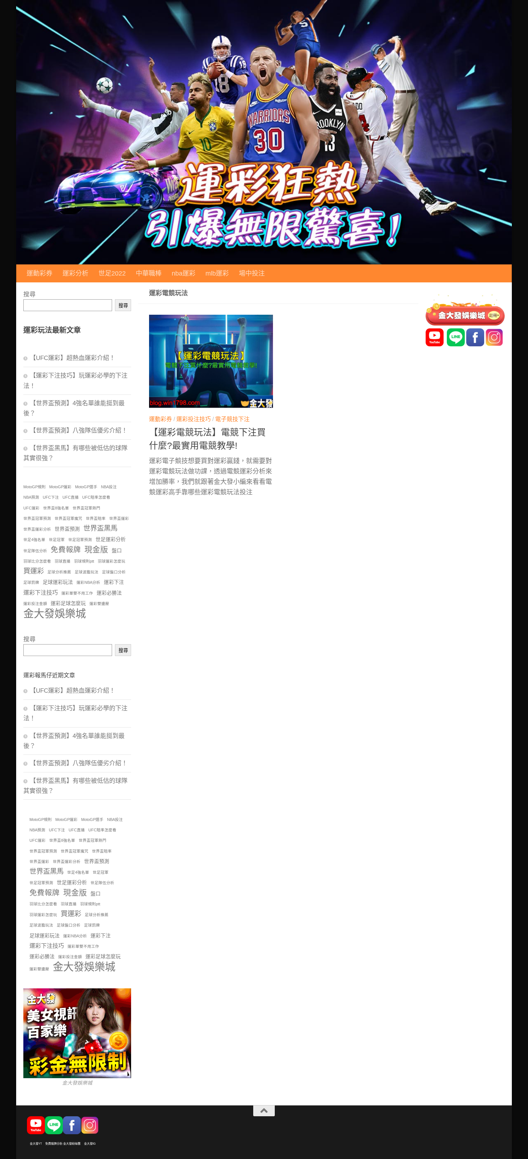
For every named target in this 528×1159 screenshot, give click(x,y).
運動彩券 (39, 273)
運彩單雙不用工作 (77, 593)
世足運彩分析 (111, 539)
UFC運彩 (31, 508)
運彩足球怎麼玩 (68, 603)
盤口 (117, 550)
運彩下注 (114, 582)
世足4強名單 (34, 539)
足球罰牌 (31, 582)
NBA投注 (109, 487)
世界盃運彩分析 (37, 529)
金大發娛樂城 (54, 613)
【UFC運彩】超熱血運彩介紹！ (72, 358)
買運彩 (33, 571)
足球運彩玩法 (58, 582)
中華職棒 (149, 273)
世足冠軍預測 (80, 539)
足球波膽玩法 (86, 572)
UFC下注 (51, 497)
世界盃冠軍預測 (37, 518)
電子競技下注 (232, 419)
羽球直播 (62, 561)
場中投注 (252, 273)
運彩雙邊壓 (99, 603)
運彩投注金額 (35, 603)
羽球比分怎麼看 (37, 561)
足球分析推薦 (59, 572)
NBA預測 (31, 497)
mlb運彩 (217, 273)
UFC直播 (70, 497)
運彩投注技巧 (193, 419)
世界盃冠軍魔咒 (68, 518)
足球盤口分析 (114, 572)
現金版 (96, 549)
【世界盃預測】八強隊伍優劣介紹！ (79, 430)
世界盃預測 (67, 529)
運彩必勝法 (109, 593)
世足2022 (112, 273)
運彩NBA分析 (88, 582)
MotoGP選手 (86, 487)
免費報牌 (66, 549)
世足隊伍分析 (35, 551)
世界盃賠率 (96, 518)
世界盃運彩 (119, 518)
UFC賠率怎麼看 (96, 497)
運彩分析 (75, 273)
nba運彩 (183, 273)
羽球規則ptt (84, 561)
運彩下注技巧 (40, 592)
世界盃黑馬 (100, 528)
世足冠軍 (57, 539)
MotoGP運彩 (60, 487)
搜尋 (29, 294)
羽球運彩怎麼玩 (111, 561)
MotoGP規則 (34, 487)
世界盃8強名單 (56, 508)
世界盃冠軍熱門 (86, 508)
